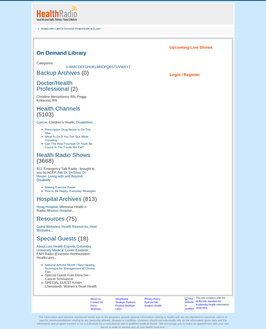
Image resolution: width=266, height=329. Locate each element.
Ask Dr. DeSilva (69, 172)
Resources (51, 219)
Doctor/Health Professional (55, 86)
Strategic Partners (125, 302)
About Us (95, 299)
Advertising (121, 299)
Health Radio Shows (63, 155)
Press (93, 305)
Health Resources (75, 226)
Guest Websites (48, 226)
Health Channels (58, 108)
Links (118, 309)
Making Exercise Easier (60, 187)
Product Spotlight (125, 305)
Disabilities (84, 122)
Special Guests (56, 238)
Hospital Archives (59, 199)
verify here (202, 308)
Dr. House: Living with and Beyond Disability (61, 176)
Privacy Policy (152, 299)
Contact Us (96, 302)
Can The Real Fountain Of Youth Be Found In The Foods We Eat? (68, 145)
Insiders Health (152, 305)
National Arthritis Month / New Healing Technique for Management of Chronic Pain (70, 268)
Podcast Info (151, 302)
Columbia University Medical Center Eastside (64, 248)
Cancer (42, 122)
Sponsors (95, 309)
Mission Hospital (59, 210)
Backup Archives (58, 73)
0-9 (68, 67)
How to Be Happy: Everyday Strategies (70, 191)
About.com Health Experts (56, 246)
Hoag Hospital (47, 207)
